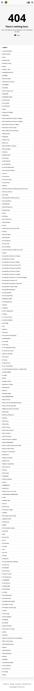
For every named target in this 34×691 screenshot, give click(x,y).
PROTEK (5, 512)
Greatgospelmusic (7, 302)
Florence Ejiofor (7, 234)
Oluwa (4, 482)
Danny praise (6, 182)
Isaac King (5, 344)
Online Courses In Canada (9, 491)
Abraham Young (7, 63)
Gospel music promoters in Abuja (11, 271)
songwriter (6, 558)
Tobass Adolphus (7, 616)
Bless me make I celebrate (9, 146)
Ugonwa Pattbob (7, 626)
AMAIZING (5, 94)
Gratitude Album (7, 292)
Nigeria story (6, 460)
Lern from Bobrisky (8, 366)
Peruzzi (5, 503)
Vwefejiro (5, 635)
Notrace (5, 470)
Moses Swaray (6, 427)
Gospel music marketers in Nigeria (11, 256)
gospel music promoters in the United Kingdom (15, 277)
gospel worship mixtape (9, 289)
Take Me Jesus (6, 583)
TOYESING (5, 619)
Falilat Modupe (6, 222)
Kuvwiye (5, 360)
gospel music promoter (9, 259)
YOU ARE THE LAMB (8, 662)
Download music (7, 201)
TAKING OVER (6, 586)
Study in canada (7, 574)
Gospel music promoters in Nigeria (11, 274)
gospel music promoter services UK (12, 265)
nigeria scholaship (7, 457)
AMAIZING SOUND (7, 97)
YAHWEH (5, 659)
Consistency (6, 176)
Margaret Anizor (7, 381)
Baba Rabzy (6, 115)
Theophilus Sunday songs (9, 607)
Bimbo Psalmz (6, 133)
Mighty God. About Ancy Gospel (11, 409)
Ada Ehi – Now (6, 69)
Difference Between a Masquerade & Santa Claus (15, 188)
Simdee (5, 555)
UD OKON (5, 623)
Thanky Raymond (7, 595)
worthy (5, 656)
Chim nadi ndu (7, 164)
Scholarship (6, 543)
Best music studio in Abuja (9, 127)
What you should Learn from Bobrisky (12, 638)
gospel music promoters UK (10, 280)
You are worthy (7, 665)
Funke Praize (6, 243)
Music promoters (7, 436)
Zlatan (4, 675)
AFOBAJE (5, 75)
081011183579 (6, 54)
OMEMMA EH (6, 485)
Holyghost (5, 308)
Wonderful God (7, 650)
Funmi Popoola (6, 247)
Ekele (4, 213)
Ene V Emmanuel (7, 219)
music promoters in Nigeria (10, 439)
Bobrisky (5, 152)
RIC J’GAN (5, 531)
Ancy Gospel (6, 103)
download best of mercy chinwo (11, 198)
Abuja (4, 66)
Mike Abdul (6, 412)
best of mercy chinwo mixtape (10, 130)
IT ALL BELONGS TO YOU (9, 347)
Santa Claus (6, 537)
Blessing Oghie (6, 149)
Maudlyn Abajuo (7, 393)
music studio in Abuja (8, 448)
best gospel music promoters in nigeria (13, 121)
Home (18, 35)
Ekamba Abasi (6, 210)
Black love (5, 143)
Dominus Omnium (7, 191)
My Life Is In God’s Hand (9, 451)
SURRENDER (6, 580)
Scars (4, 540)
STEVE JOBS (6, 568)
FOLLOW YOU (6, 237)
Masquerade (6, 387)
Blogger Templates (15, 684)
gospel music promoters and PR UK (12, 268)
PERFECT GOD (6, 500)
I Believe (5, 314)
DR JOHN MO (6, 204)
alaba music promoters (9, 81)
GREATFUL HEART (7, 299)
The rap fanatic (7, 598)
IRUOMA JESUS (7, 338)
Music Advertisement (8, 430)
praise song (6, 506)
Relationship (6, 522)
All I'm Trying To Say (8, 91)
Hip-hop (5, 305)
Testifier (5, 592)
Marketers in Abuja (8, 384)
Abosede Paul (6, 60)
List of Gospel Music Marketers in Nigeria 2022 (15, 369)
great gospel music (8, 295)
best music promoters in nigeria (11, 124)
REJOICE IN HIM (7, 519)
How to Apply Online (8, 311)
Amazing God (6, 100)
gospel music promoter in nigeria (11, 262)
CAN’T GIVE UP (6, 161)
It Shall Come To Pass (8, 350)
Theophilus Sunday (8, 604)
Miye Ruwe (6, 421)
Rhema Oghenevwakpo (9, 528)
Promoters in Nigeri (8, 509)
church (5, 173)
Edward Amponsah (7, 207)
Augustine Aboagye (8, 112)
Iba (4, 326)
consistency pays (7, 179)
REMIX (4, 525)
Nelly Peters (6, 454)
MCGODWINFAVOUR (8, 396)
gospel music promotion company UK (12, 283)
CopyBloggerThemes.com (17, 687)
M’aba (4, 378)
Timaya (5, 610)
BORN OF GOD (6, 155)
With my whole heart (8, 644)
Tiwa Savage (6, 613)
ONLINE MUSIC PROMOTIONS (10, 494)
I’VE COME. (5, 323)
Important (5, 332)
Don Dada (5, 195)
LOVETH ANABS (7, 372)
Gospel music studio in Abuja (10, 286)
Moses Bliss (6, 424)
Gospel (4, 253)
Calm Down (6, 158)
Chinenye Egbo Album (8, 167)
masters (5, 390)
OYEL (4, 497)
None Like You (6, 467)
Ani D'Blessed (6, 106)
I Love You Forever (7, 317)
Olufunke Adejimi (7, 479)
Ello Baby (5, 216)
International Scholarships (9, 335)
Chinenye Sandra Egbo (8, 170)
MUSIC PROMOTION (8, 442)
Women (5, 647)
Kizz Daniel (6, 357)
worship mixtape (7, 653)
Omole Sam (6, 488)
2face (4, 57)
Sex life (5, 552)
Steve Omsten (6, 571)
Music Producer (7, 433)
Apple (4, 109)
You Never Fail (6, 668)
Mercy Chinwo (6, 399)
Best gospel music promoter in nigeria (12, 118)
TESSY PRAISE (6, 589)
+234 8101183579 (7, 51)
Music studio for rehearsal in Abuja (12, 445)
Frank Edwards (6, 240)
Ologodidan (6, 476)
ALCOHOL (5, 88)
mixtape (5, 418)
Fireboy (5, 231)
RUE (4, 534)
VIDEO (4, 632)
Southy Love (6, 565)
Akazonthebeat (7, 78)
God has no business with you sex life (13, 250)
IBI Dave (5, 329)
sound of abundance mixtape (10, 561)
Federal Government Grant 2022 (11, 228)
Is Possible (5, 341)
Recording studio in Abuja (9, 516)
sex (4, 549)
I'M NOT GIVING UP (8, 320)
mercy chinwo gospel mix (9, 406)
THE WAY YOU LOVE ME (9, 601)
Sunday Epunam (7, 577)
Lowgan (5, 375)
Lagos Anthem (6, 363)
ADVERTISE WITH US (8, 72)
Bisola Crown (6, 140)
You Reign (5, 671)
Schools (5, 546)
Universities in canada (8, 629)
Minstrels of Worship (8, 415)
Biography (5, 136)
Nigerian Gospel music (8, 464)
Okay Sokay (6, 473)
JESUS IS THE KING (7, 354)
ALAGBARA (6, 84)
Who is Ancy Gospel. (8, 641)
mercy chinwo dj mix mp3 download (12, 402)
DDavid (5, 185)
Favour (4, 225)
